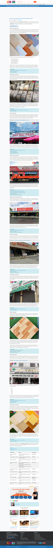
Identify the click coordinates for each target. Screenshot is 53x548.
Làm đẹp (24, 4)
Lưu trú (18, 4)
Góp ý (22, 536)
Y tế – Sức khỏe (36, 4)
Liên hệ (22, 535)
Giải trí (32, 4)
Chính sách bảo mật (37, 535)
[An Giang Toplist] (11, 1)
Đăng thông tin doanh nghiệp (25, 539)
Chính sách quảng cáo (38, 536)
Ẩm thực (9, 4)
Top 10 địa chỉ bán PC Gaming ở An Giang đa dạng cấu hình (34, 516)
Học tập (21, 4)
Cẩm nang (43, 4)
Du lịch (15, 4)
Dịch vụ (12, 4)
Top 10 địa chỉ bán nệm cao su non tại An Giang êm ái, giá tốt (34, 527)
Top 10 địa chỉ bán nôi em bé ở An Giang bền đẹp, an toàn (14, 527)
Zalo (13, 536)
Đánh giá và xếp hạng (36, 546)
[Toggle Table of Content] (16, 26)
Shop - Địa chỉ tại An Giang (14, 519)
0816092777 (10, 536)
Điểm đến (40, 4)
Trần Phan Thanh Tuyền (14, 538)
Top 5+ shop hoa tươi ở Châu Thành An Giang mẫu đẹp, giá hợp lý (14, 517)
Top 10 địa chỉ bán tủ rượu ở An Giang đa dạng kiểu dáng (24, 516)
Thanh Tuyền (17, 504)
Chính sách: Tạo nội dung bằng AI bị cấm (40, 539)
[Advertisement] (24, 12)
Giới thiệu (29, 546)
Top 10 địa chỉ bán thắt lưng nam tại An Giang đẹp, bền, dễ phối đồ (24, 527)
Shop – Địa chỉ (28, 4)
